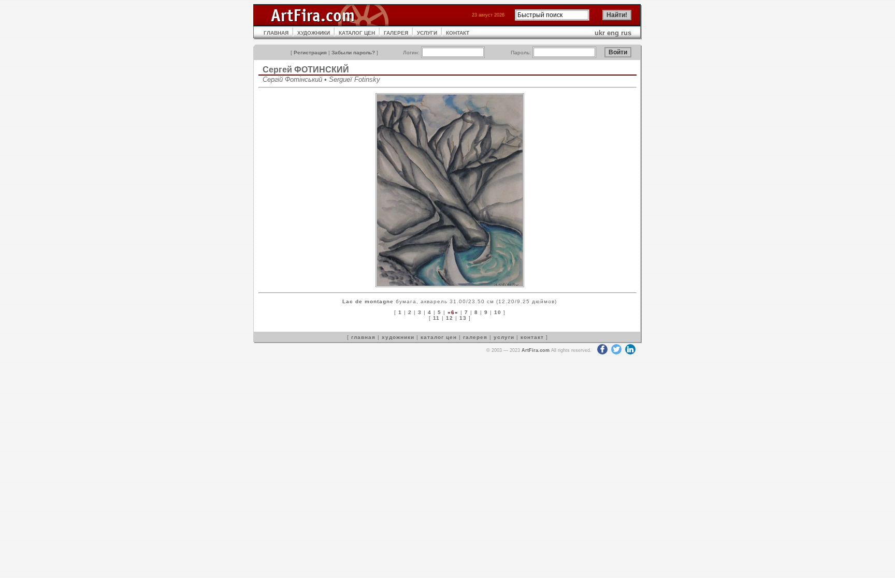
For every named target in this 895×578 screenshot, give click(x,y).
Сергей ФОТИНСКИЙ (306, 69)
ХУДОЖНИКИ (313, 33)
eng (613, 33)
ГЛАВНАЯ (276, 33)
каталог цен (439, 337)
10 (497, 312)
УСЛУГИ (427, 33)
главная (363, 337)
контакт (532, 337)
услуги (504, 337)
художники (398, 337)
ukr (600, 33)
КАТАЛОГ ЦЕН (357, 33)
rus (626, 33)
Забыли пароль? (353, 52)
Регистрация (310, 52)
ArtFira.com (536, 350)
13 (463, 318)
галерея (475, 337)
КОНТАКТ (457, 33)
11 (436, 318)
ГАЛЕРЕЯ (396, 33)
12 (449, 318)
